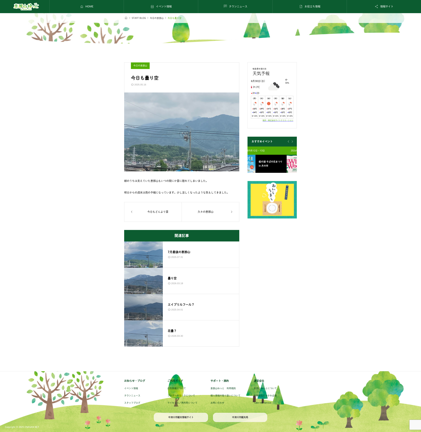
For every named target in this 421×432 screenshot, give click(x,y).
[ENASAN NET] (26, 6)
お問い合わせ (217, 403)
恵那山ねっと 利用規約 (223, 388)
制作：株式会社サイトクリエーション (278, 120)
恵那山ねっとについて (265, 388)
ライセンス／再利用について (182, 403)
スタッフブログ (132, 403)
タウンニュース (132, 395)
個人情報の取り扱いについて (225, 395)
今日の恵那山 (140, 65)
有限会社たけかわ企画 (265, 395)
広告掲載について (176, 388)
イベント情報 (131, 388)
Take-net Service (262, 403)
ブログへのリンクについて (181, 395)
